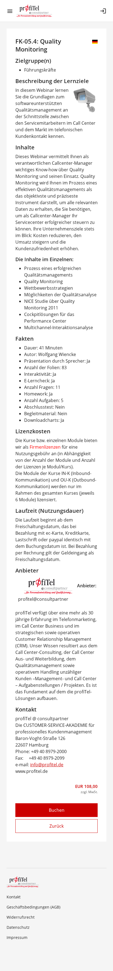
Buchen (56, 810)
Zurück (56, 826)
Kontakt (14, 896)
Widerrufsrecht (21, 917)
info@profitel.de (46, 765)
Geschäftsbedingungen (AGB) (33, 907)
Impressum (17, 937)
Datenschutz (18, 927)
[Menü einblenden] (11, 10)
